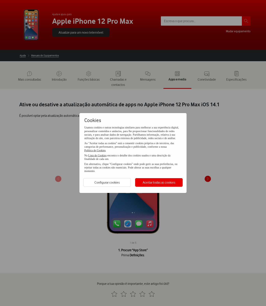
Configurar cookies (107, 182)
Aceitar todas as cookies (159, 182)
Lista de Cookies (97, 155)
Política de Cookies (95, 150)
